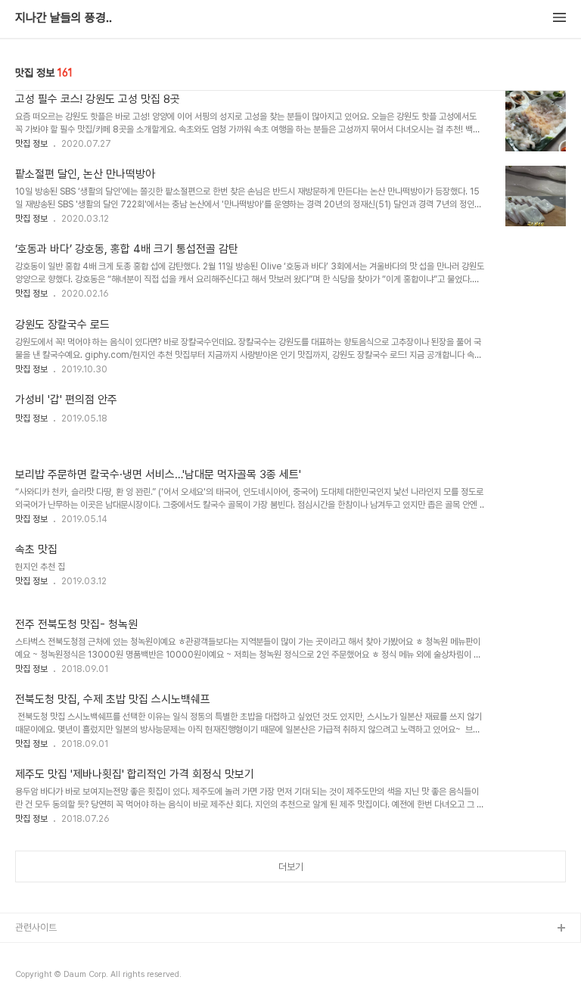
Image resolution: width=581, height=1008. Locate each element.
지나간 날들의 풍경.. (63, 18)
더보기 (290, 867)
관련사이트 (36, 927)
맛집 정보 (31, 143)
